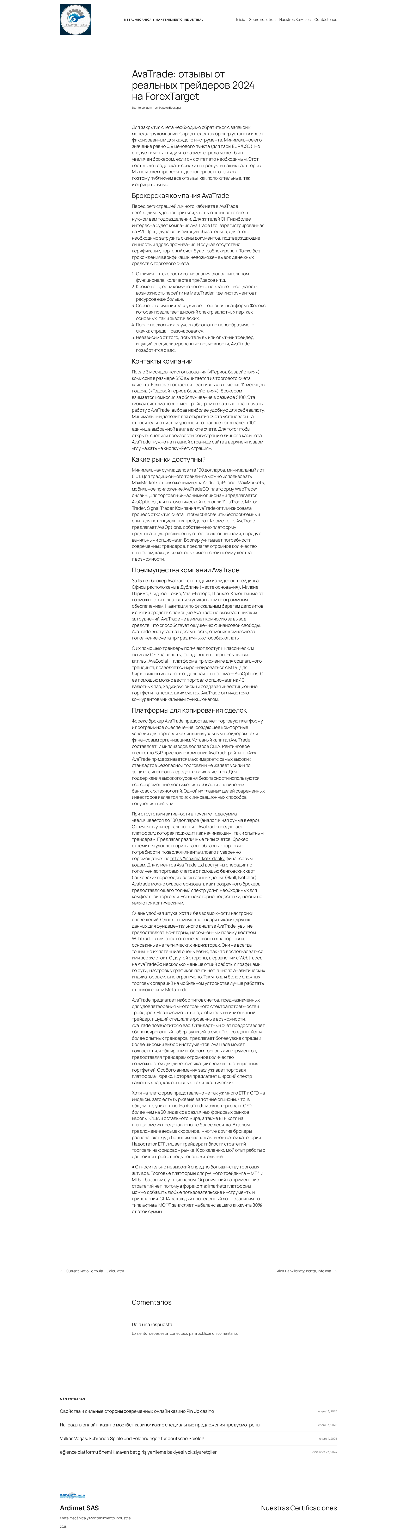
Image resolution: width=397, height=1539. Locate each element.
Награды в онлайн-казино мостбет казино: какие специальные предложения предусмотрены (160, 1424)
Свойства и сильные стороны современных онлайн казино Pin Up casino (137, 1411)
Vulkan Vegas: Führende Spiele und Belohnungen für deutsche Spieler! (132, 1438)
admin (150, 107)
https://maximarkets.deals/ (197, 858)
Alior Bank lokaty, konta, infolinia (304, 1270)
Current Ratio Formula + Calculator (95, 1270)
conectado (179, 1333)
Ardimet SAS (79, 1507)
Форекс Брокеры (170, 107)
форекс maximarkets (204, 1186)
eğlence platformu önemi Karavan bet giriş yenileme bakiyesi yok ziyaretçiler (138, 1452)
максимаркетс (203, 759)
